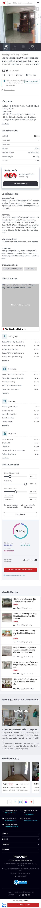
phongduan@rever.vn (31, 821)
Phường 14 (18, 55)
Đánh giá (11, 895)
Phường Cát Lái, (21, 790)
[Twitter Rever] (19, 895)
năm (34, 491)
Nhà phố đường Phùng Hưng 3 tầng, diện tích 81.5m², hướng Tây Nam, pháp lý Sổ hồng (24, 650)
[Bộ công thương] (20, 882)
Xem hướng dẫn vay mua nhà (15, 576)
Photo (6, 49)
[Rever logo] (4, 3)
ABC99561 (37, 790)
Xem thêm (5, 124)
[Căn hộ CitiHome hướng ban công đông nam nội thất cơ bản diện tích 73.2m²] (16, 771)
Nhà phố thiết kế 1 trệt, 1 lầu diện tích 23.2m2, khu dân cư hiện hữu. (25, 682)
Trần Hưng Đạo (7, 55)
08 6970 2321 (16, 873)
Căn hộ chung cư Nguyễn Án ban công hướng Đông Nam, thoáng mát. (25, 665)
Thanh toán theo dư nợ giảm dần (12, 506)
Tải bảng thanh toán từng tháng (21, 569)
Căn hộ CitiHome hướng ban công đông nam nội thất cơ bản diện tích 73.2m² (14, 788)
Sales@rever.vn (11, 821)
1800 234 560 (29, 815)
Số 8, (13, 790)
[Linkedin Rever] (23, 895)
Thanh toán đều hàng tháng (29, 506)
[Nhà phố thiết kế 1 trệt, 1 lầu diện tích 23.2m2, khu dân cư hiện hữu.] (7, 683)
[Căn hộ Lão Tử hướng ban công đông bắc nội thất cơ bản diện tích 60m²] (7, 618)
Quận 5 (25, 55)
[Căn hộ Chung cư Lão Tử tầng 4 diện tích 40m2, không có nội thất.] (7, 633)
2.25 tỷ (37, 784)
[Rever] (20, 857)
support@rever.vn (11, 827)
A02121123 (7, 790)
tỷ (35, 476)
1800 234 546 (24, 905)
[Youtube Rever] (29, 895)
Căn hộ (36, 136)
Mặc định (8, 499)
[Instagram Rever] (26, 895)
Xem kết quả (20, 514)
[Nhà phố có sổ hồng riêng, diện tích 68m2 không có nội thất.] (7, 603)
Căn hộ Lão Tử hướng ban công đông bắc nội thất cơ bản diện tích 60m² (24, 616)
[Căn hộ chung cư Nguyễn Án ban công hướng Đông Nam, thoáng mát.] (7, 665)
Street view (33, 49)
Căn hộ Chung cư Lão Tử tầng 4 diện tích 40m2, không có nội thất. (25, 633)
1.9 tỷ (6, 784)
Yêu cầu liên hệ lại (20, 184)
